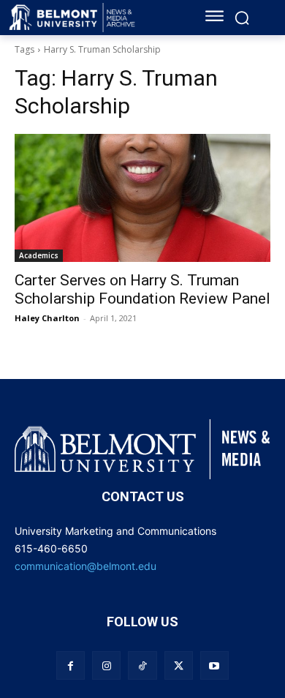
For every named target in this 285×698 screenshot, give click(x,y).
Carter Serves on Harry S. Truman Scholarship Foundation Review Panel (142, 289)
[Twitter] (178, 665)
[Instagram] (106, 665)
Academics (38, 255)
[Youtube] (214, 665)
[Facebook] (70, 665)
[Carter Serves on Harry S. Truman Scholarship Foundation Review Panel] (142, 198)
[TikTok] (142, 665)
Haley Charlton (47, 317)
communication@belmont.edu (85, 566)
